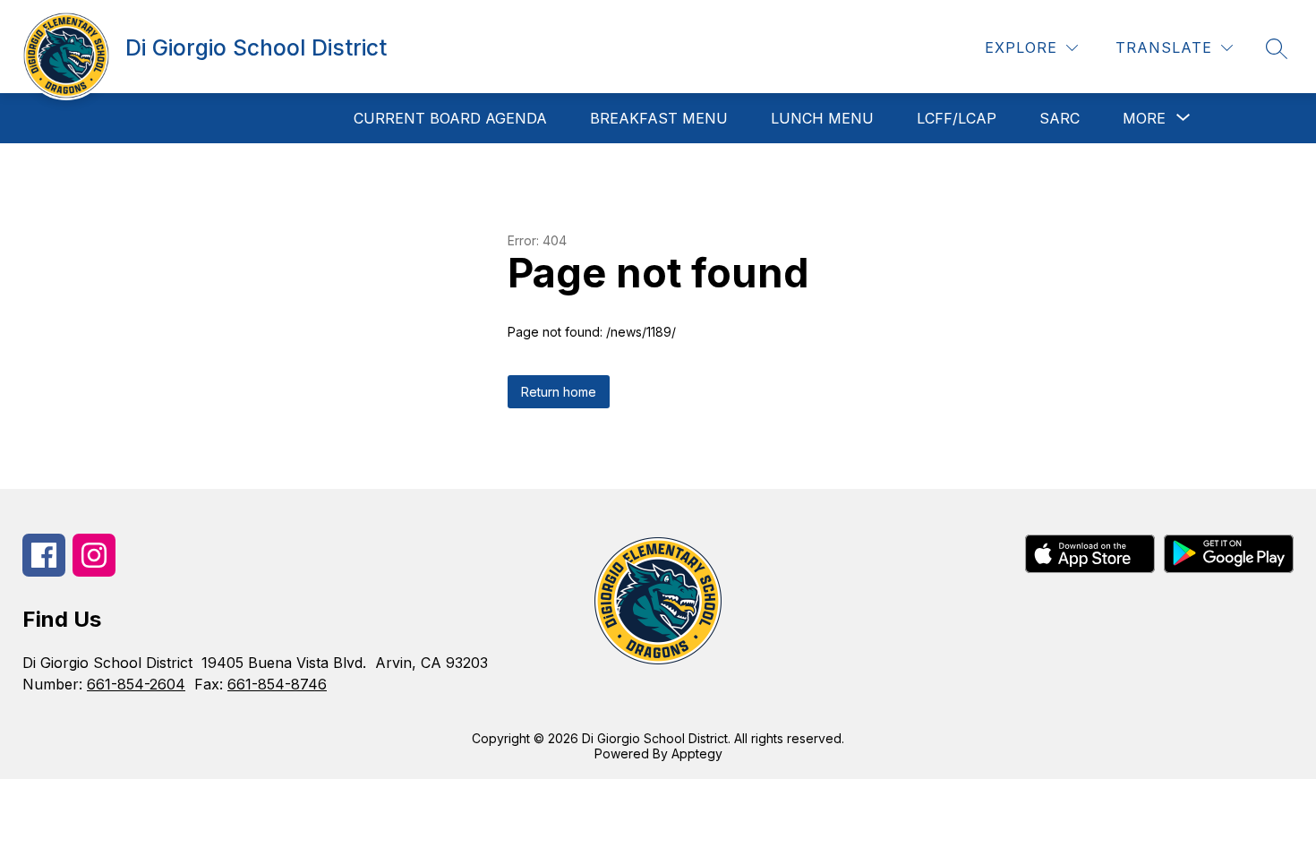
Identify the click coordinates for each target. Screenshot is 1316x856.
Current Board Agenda (450, 118)
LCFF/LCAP (956, 118)
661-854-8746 (277, 684)
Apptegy (696, 753)
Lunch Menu (822, 118)
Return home (558, 391)
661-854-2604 (136, 684)
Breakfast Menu (659, 118)
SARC (1059, 118)
